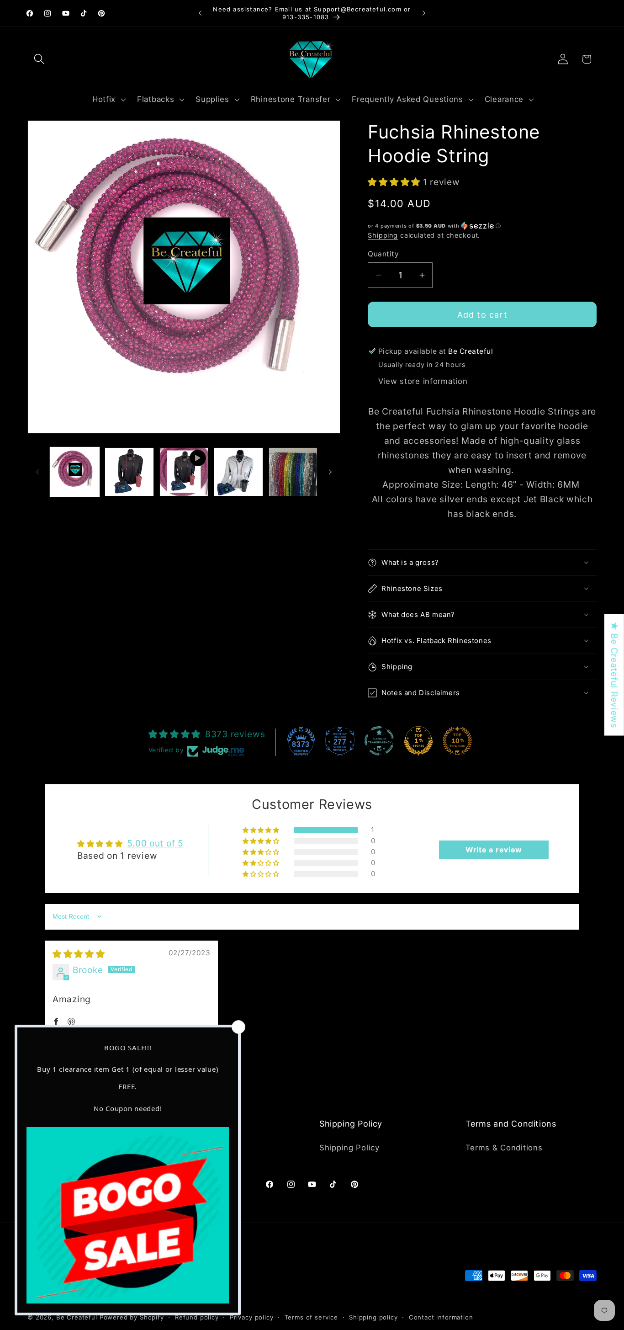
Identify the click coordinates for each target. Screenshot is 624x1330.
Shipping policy (373, 1317)
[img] (79, 953)
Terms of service (311, 1317)
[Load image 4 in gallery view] (293, 471)
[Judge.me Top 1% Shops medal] (418, 740)
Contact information (441, 1317)
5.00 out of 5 (155, 843)
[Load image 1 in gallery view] (74, 471)
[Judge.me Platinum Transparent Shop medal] (379, 740)
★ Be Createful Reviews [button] (614, 675)
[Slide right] (330, 472)
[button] (39, 59)
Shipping (383, 235)
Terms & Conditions (504, 1147)
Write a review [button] (493, 849)
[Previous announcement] (200, 13)
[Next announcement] (424, 13)
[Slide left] (37, 472)
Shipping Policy (349, 1147)
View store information (423, 381)
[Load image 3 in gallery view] (238, 471)
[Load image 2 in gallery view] (129, 471)
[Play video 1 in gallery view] (183, 471)
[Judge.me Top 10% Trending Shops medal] (457, 740)
